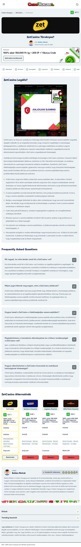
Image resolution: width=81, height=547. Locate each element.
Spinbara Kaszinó (30, 409)
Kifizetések (56, 69)
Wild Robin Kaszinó (70, 409)
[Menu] (4, 4)
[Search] (77, 4)
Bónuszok (20, 69)
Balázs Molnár (43, 42)
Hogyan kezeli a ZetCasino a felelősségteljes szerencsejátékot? (32, 312)
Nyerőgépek (32, 69)
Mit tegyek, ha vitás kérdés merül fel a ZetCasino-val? (28, 259)
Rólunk (4, 512)
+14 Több (35, 444)
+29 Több (6, 446)
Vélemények (8, 69)
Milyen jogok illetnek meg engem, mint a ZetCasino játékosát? (32, 286)
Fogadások (44, 69)
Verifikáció (68, 69)
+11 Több (55, 444)
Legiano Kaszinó (50, 409)
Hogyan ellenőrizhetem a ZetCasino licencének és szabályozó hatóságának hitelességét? (31, 367)
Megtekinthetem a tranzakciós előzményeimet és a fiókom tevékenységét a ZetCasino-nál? (36, 339)
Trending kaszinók (9, 518)
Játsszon (30, 457)
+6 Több (73, 444)
